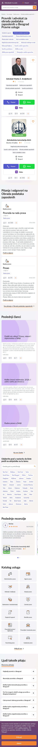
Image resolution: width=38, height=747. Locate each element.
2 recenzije (27, 142)
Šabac (11, 481)
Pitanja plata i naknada (7, 39)
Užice (25, 494)
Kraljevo (18, 491)
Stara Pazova (18, 494)
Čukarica (18, 481)
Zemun (10, 488)
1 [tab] (17, 557)
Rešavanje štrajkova (7, 46)
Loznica (19, 485)
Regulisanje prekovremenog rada (10, 42)
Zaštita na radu (19, 49)
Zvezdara (28, 478)
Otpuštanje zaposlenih (7, 36)
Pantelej (5, 501)
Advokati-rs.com (11, 3)
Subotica (5, 481)
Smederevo (18, 497)
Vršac (4, 488)
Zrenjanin (11, 485)
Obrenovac (18, 504)
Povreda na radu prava (14, 212)
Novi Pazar (5, 507)
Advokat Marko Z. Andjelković (19, 79)
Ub (3, 494)
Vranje (24, 481)
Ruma (31, 488)
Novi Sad (5, 472)
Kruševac (25, 491)
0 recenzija (21, 81)
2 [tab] (19, 557)
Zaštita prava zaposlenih (8, 52)
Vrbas (30, 494)
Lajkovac (10, 504)
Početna (3, 14)
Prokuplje (25, 488)
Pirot (32, 491)
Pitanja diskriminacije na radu (23, 36)
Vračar (27, 472)
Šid (10, 501)
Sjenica (26, 504)
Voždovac (13, 478)
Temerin (5, 497)
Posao (6, 268)
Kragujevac (5, 478)
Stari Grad (20, 472)
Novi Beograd (15, 475)
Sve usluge (9, 14)
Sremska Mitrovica (28, 485)
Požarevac (17, 488)
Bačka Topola (17, 501)
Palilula (24, 475)
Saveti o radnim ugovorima (21, 46)
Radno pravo (16, 14)
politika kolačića (23, 728)
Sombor (31, 481)
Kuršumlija (26, 497)
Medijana (12, 472)
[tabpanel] (18, 538)
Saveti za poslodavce (7, 49)
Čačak (12, 491)
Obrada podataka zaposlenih (21, 33)
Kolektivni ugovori (6, 33)
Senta (4, 504)
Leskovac (21, 478)
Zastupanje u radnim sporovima (25, 52)
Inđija (25, 501)
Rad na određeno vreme (22, 39)
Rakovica (9, 494)
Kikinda (31, 501)
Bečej (11, 497)
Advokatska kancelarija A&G (19, 140)
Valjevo (5, 485)
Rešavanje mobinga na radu (28, 42)
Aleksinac (5, 491)
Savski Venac (6, 475)
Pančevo (30, 475)
